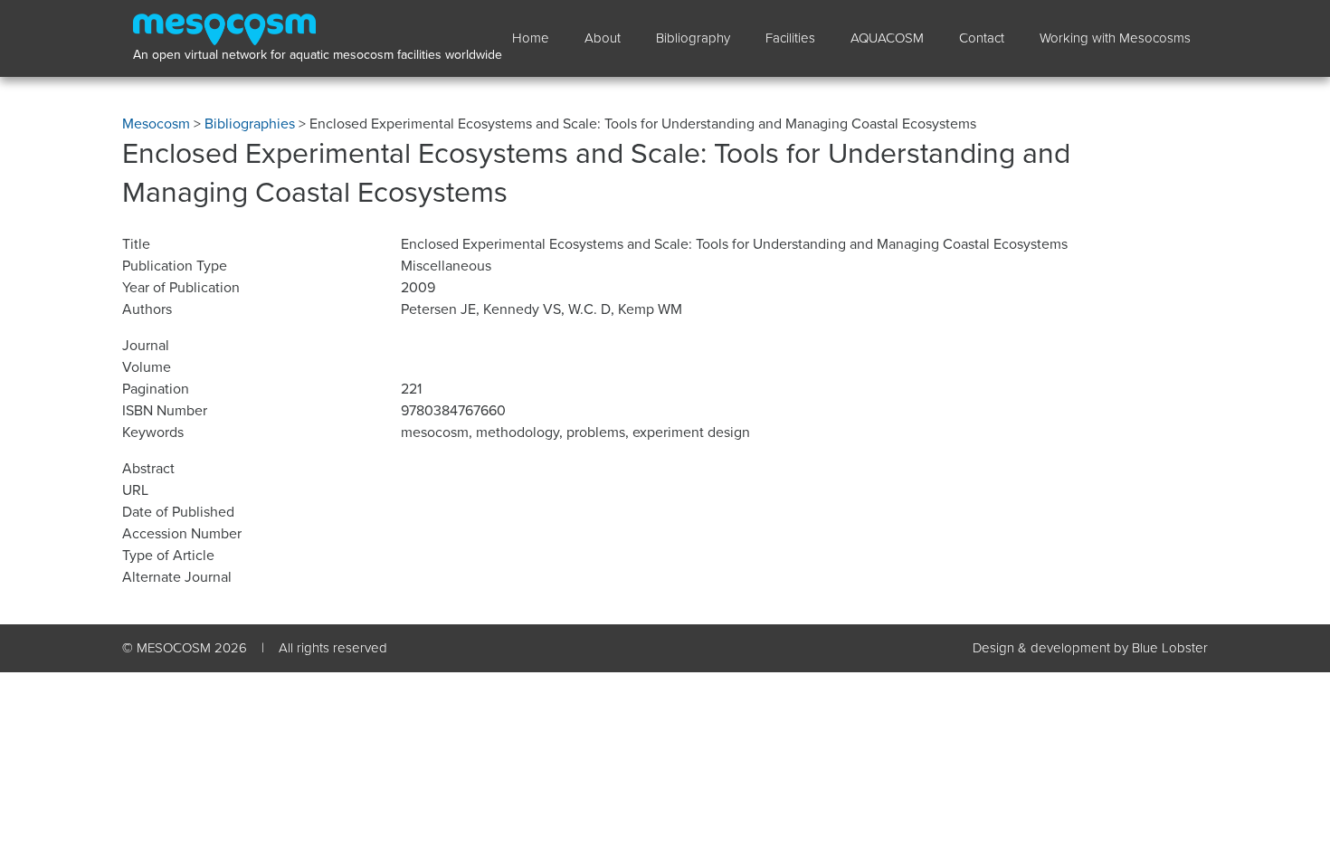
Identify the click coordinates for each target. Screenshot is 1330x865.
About (602, 38)
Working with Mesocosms (1115, 38)
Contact (981, 38)
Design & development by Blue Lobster (1090, 648)
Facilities (790, 38)
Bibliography (693, 38)
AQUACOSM (887, 38)
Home (530, 38)
